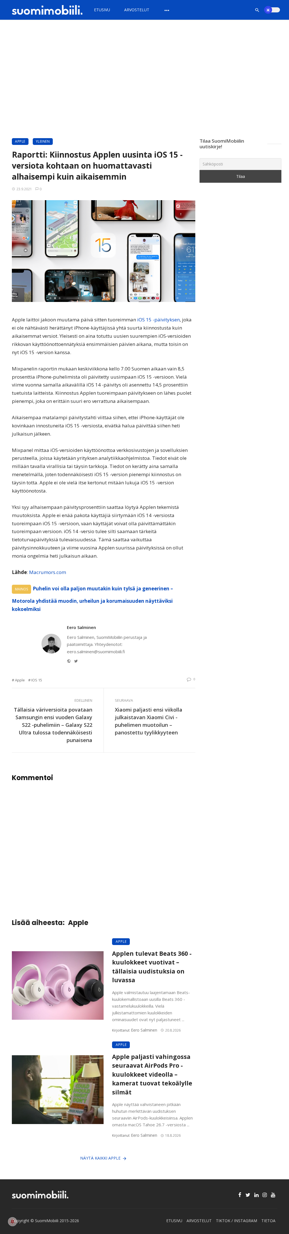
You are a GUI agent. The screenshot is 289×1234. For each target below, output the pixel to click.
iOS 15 (36, 680)
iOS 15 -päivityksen (158, 319)
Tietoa (268, 1220)
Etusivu (102, 9)
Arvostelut (136, 9)
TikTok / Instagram (236, 1220)
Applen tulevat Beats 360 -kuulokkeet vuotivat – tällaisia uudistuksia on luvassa (152, 967)
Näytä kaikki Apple (100, 1158)
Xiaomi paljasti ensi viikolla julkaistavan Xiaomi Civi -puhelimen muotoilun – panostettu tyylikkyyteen (148, 721)
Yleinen (43, 141)
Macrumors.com (47, 572)
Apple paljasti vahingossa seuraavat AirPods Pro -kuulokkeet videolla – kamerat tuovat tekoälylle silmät (152, 1074)
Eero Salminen (81, 627)
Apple (20, 141)
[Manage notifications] (12, 1221)
